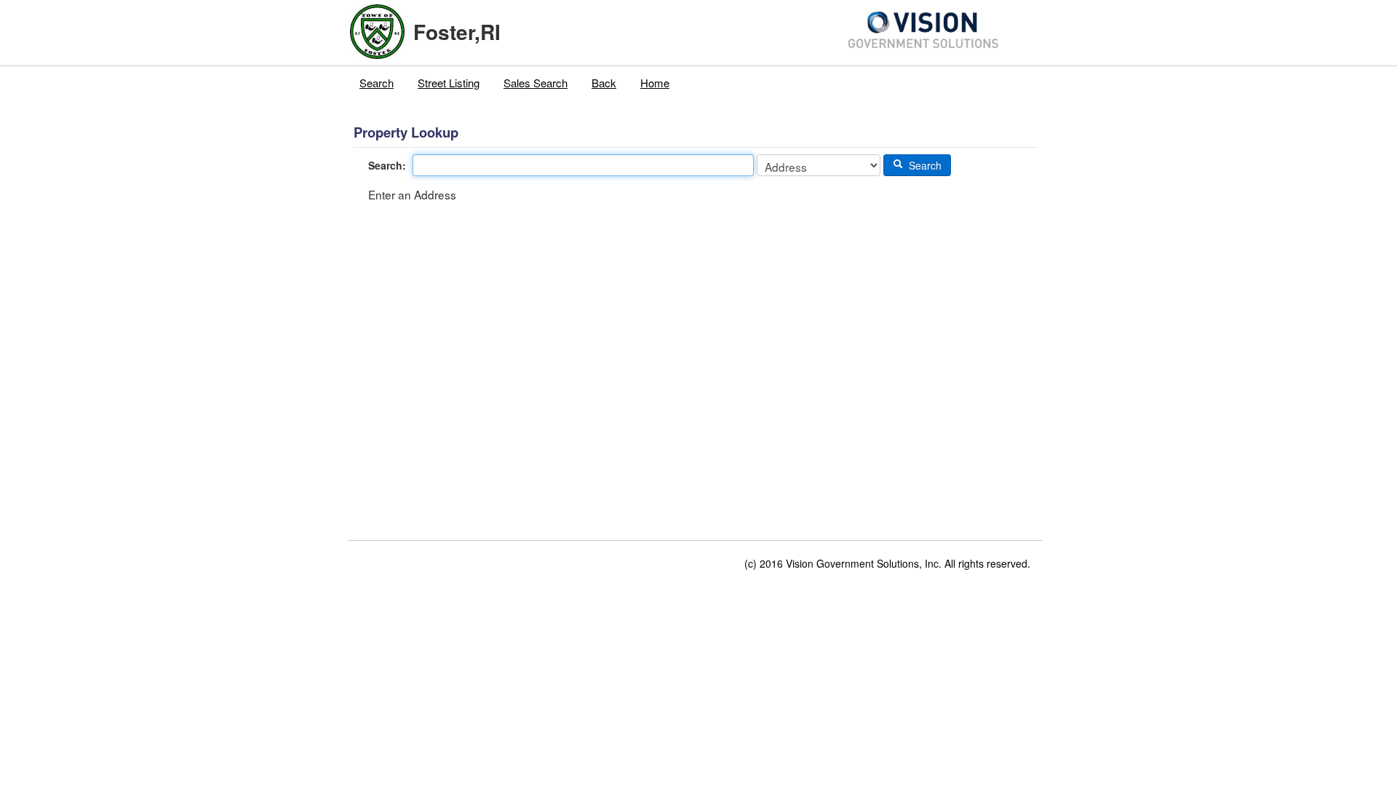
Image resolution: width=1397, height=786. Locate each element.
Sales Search (536, 82)
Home (654, 82)
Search (376, 82)
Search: (387, 165)
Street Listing (448, 82)
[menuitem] (377, 83)
